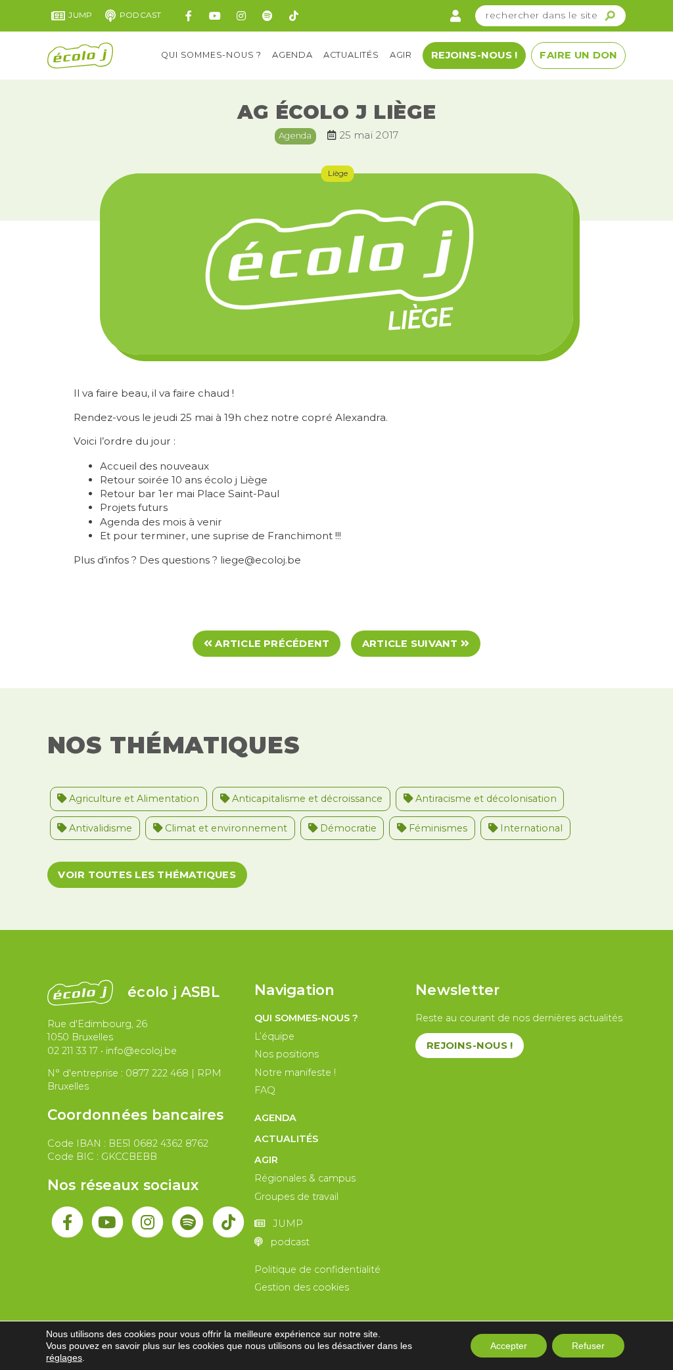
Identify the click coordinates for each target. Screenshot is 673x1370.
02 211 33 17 (72, 1051)
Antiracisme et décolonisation (485, 799)
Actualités (351, 55)
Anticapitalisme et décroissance (306, 799)
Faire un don (578, 55)
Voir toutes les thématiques (146, 875)
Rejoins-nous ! (474, 55)
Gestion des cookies (301, 1287)
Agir (401, 55)
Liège (338, 173)
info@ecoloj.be (141, 1051)
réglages (64, 1357)
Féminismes (436, 828)
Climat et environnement (224, 828)
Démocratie (347, 828)
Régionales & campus (305, 1178)
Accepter (508, 1345)
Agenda (292, 55)
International (530, 828)
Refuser (588, 1345)
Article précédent (270, 644)
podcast (140, 15)
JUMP (80, 15)
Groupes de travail (296, 1197)
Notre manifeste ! (295, 1072)
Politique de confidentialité (317, 1269)
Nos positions (286, 1054)
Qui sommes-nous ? (211, 55)
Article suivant (411, 644)
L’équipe (274, 1036)
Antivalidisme (99, 828)
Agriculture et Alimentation (132, 799)
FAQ (264, 1090)
